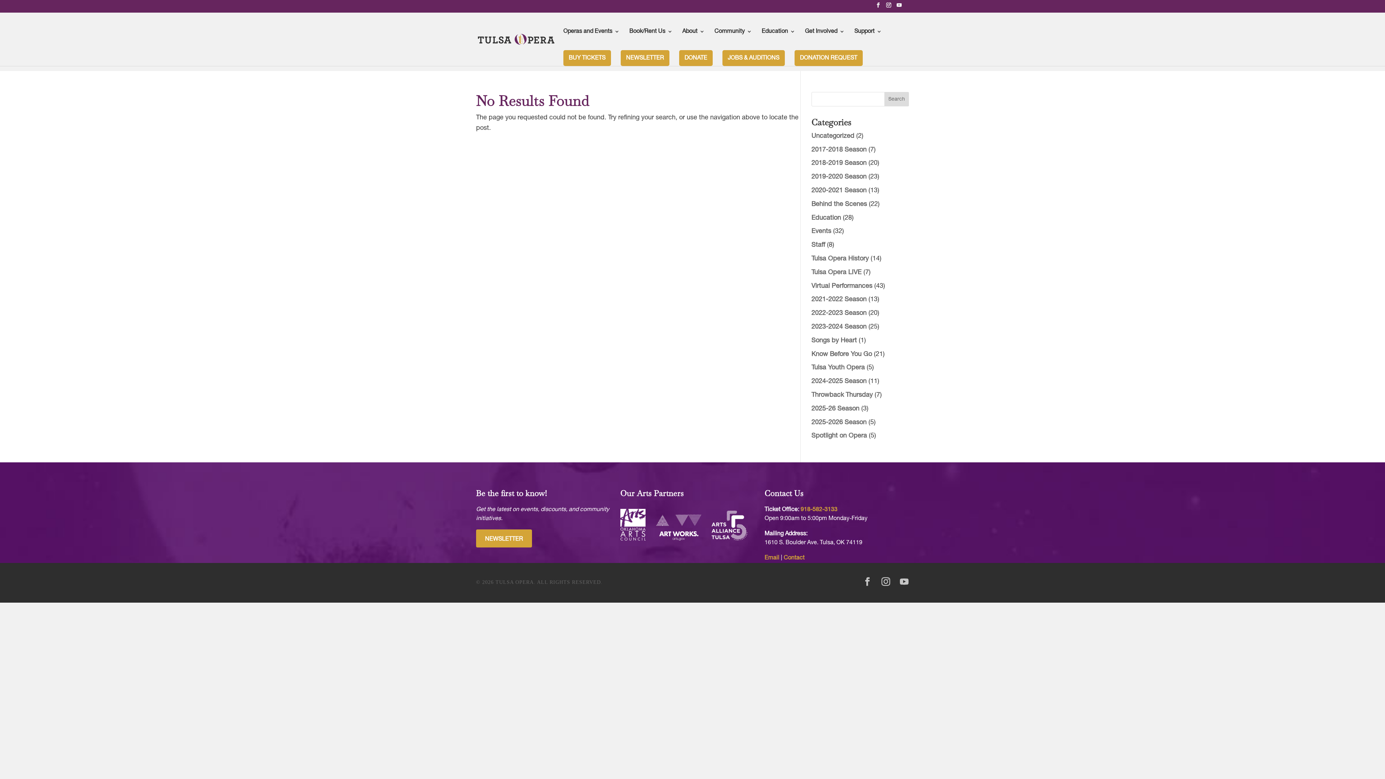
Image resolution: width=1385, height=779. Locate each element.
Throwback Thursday (842, 395)
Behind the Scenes (839, 204)
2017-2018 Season (839, 150)
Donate (696, 58)
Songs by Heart (834, 341)
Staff (818, 245)
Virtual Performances (842, 286)
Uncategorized (833, 136)
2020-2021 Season (839, 191)
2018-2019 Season (839, 163)
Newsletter (645, 58)
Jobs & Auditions (753, 58)
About (690, 31)
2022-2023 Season (839, 313)
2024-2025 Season (839, 381)
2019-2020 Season (839, 177)
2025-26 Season (835, 409)
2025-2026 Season (839, 422)
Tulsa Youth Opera (838, 368)
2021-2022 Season (839, 299)
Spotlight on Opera (839, 436)
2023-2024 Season (839, 327)
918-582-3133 (819, 509)
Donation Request (828, 58)
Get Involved (821, 31)
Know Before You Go (842, 354)
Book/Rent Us (647, 31)
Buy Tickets (587, 58)
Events (821, 231)
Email (772, 557)
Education (775, 31)
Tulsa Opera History (840, 259)
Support (864, 31)
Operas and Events (587, 31)
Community (730, 31)
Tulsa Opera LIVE (837, 272)
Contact (794, 557)
